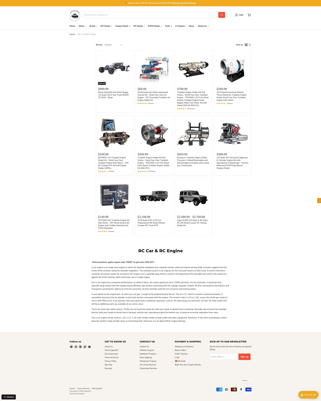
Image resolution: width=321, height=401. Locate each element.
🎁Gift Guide (180, 361)
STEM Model (154, 26)
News (191, 26)
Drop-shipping (146, 357)
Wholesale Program (148, 361)
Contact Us (144, 346)
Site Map (108, 364)
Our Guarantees (111, 354)
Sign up (244, 356)
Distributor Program (148, 354)
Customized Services (148, 368)
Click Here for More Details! (184, 3)
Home (72, 26)
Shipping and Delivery (184, 346)
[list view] (249, 45)
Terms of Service (111, 357)
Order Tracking (181, 354)
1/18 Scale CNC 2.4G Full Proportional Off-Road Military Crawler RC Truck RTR (151, 223)
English (245, 380)
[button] (240, 15)
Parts (168, 26)
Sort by (99, 45)
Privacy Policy (110, 361)
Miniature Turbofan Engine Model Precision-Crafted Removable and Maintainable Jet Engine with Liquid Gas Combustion (193, 161)
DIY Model (105, 26)
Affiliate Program (147, 350)
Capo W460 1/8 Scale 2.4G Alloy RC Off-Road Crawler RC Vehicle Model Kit (192, 223)
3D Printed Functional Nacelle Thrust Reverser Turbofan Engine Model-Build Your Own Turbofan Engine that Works (232, 96)
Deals (82, 26)
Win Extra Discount (148, 364)
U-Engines (180, 26)
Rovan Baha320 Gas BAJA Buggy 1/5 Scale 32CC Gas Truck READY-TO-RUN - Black (114, 95)
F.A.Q (177, 357)
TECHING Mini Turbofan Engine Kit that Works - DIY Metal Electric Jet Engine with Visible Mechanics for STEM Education (113, 224)
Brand (93, 26)
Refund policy (97, 388)
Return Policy (180, 350)
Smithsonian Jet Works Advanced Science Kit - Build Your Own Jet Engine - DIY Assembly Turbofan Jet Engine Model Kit (154, 96)
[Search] (221, 15)
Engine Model (122, 26)
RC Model (138, 26)
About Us (202, 26)
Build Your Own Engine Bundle (188, 364)
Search (72, 388)
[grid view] (246, 45)
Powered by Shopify (77, 394)
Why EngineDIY (111, 350)
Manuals (108, 368)
